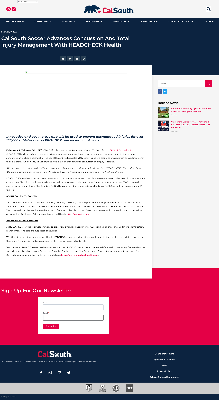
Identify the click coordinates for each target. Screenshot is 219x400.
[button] (208, 9)
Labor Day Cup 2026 (180, 21)
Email (46, 313)
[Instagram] (14, 9)
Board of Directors (164, 354)
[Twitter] (69, 373)
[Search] (208, 83)
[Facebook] (8, 9)
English (23, 1)
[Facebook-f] (41, 373)
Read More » (175, 115)
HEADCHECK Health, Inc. (121, 150)
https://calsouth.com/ (78, 214)
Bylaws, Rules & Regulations (164, 377)
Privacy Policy (164, 371)
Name (46, 302)
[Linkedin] (59, 373)
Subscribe (51, 326)
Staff (164, 365)
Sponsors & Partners (164, 359)
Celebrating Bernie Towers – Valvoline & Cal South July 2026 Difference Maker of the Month (190, 125)
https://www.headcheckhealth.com (79, 255)
